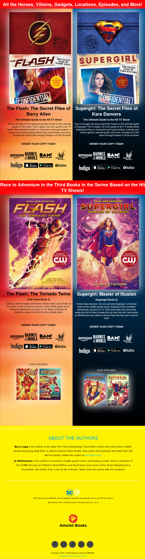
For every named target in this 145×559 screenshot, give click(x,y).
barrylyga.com (93, 455)
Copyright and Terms (66, 556)
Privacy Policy (81, 556)
